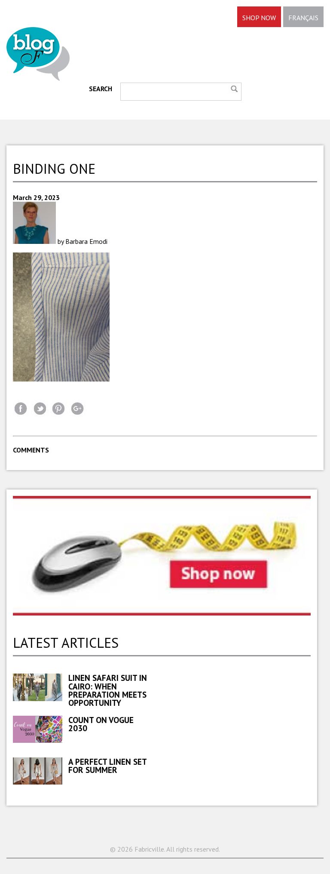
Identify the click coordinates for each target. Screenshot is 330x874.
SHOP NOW (259, 17)
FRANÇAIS (303, 17)
